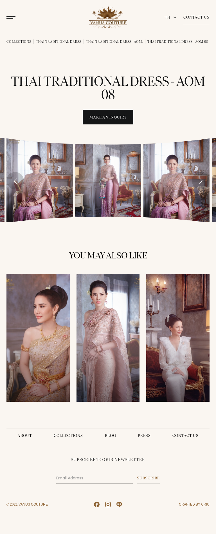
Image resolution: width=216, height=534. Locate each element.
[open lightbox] (39, 180)
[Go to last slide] (15, 180)
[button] (172, 17)
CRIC (205, 504)
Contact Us (196, 17)
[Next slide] (200, 180)
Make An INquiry (108, 117)
